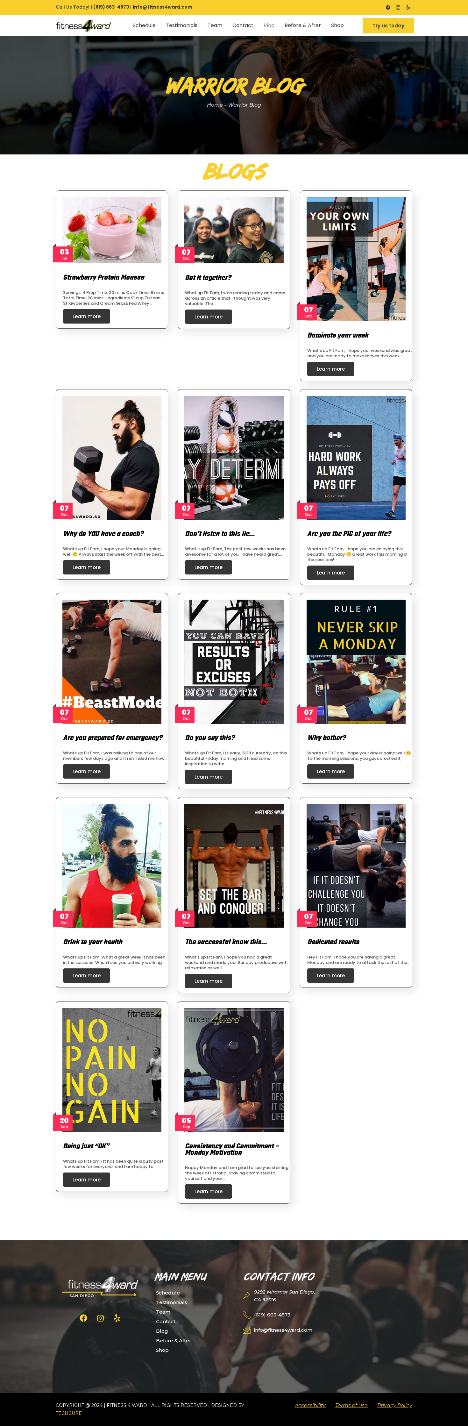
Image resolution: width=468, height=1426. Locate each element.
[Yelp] (408, 7)
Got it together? (208, 278)
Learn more (87, 316)
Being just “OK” (86, 1146)
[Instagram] (398, 7)
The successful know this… (226, 942)
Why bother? (326, 738)
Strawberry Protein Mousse (103, 277)
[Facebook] (388, 7)
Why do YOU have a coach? (103, 534)
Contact (242, 25)
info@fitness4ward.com (162, 7)
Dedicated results (333, 942)
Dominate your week (337, 335)
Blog (269, 25)
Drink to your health (92, 942)
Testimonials (181, 25)
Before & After (303, 25)
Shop (337, 25)
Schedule (144, 25)
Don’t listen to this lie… (220, 534)
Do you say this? (209, 738)
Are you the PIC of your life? (349, 534)
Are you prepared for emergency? (112, 738)
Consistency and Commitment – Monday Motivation (232, 1149)
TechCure (69, 1413)
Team (215, 25)
